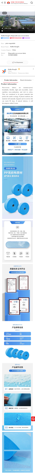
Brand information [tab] (26, 80)
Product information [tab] (10, 80)
